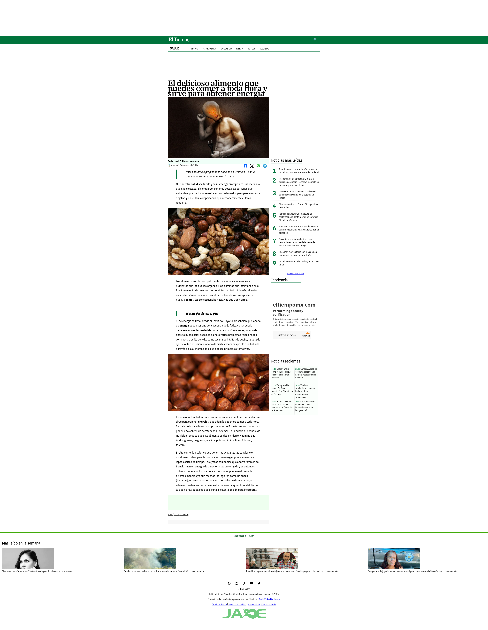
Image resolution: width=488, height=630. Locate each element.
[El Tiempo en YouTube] (253, 583)
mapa (277, 599)
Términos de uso (219, 604)
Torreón (251, 49)
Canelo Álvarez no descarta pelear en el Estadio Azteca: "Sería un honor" (306, 373)
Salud (174, 48)
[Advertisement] (244, 18)
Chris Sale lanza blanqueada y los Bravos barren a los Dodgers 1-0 (305, 406)
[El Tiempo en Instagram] (238, 583)
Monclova (194, 49)
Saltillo (239, 49)
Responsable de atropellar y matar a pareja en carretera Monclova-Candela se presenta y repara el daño (299, 182)
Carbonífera (226, 49)
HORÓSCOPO (240, 536)
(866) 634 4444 (265, 599)
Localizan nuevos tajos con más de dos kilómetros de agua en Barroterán (298, 253)
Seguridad (264, 49)
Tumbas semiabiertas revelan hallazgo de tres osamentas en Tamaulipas (305, 391)
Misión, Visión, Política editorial (262, 604)
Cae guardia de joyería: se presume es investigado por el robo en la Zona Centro (412, 571)
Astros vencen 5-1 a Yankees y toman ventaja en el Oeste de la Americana (282, 406)
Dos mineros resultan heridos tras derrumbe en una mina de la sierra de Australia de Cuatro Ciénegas (297, 242)
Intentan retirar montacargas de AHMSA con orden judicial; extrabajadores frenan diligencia (299, 229)
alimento (184, 514)
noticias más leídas (295, 273)
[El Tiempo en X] (259, 583)
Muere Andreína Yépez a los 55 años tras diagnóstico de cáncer (37, 571)
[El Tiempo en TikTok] (246, 583)
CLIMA (251, 536)
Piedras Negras (209, 49)
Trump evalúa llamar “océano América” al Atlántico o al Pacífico (282, 389)
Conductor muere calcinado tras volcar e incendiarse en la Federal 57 (164, 571)
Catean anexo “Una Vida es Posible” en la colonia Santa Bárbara (281, 373)
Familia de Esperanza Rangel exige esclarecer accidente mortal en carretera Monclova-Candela (298, 217)
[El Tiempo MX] (179, 41)
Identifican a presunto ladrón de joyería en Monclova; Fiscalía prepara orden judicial (299, 171)
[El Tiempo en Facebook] (231, 583)
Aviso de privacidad (237, 604)
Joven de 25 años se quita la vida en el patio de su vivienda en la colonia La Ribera (297, 194)
